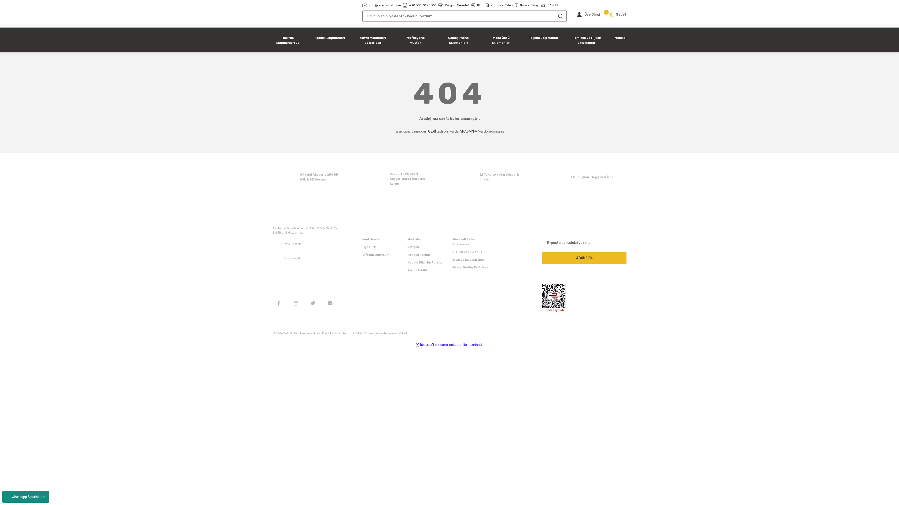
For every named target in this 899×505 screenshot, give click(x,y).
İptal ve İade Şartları (468, 259)
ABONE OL (584, 258)
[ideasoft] (425, 345)
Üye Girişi (369, 247)
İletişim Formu (418, 254)
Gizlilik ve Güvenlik (467, 252)
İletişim (413, 247)
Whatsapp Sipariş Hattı (29, 497)
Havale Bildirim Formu (424, 262)
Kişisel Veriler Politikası (470, 267)
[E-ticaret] (449, 345)
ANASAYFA (468, 131)
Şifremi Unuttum (375, 254)
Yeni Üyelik (370, 239)
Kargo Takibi (417, 270)
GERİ (432, 131)
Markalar (414, 239)
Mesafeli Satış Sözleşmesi (463, 242)
